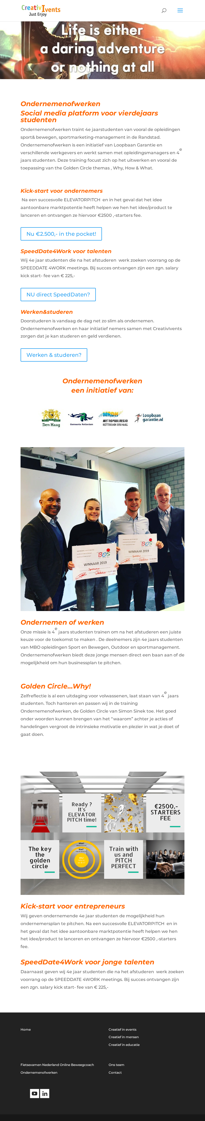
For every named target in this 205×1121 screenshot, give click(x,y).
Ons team (116, 1065)
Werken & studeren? (53, 355)
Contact (115, 1072)
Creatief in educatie (124, 1045)
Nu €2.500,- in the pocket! (61, 234)
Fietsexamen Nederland (40, 1065)
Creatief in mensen (124, 1037)
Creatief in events (122, 1029)
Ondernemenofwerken (39, 1072)
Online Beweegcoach (77, 1065)
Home (26, 1029)
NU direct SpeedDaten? (58, 294)
